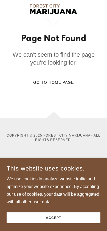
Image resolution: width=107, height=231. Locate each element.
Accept (53, 218)
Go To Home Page (53, 82)
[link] (53, 9)
